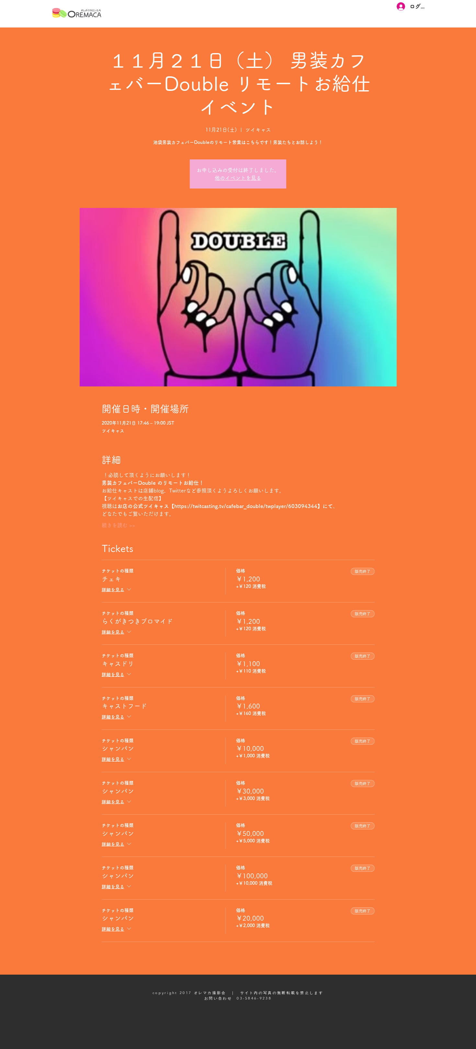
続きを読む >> (118, 525)
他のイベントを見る (238, 177)
